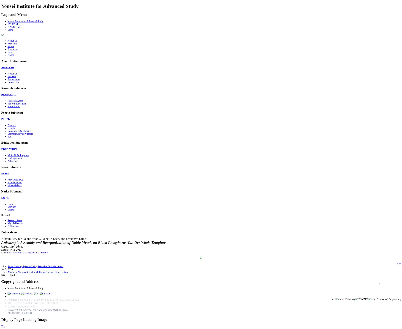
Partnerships (14, 79)
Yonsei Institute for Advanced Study (25, 21)
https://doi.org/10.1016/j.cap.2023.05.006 (27, 252)
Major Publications (17, 103)
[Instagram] (14, 293)
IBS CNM (13, 24)
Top (3, 326)
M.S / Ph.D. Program (18, 155)
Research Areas (15, 100)
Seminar (12, 207)
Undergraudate (15, 158)
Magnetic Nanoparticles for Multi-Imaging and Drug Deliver (38, 272)
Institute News (15, 182)
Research (12, 43)
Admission (13, 161)
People (11, 46)
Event (10, 204)
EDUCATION (9, 149)
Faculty (11, 128)
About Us (12, 40)
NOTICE (6, 198)
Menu (10, 29)
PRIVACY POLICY (391, 283)
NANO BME (14, 27)
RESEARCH (8, 94)
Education (13, 49)
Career (11, 209)
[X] (36, 293)
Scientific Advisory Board (20, 133)
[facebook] (27, 293)
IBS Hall (12, 76)
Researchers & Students (19, 131)
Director (12, 125)
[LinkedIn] (45, 293)
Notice (11, 55)
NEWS (5, 173)
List (399, 263)
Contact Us (13, 82)
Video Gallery (15, 185)
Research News (15, 179)
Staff (10, 136)
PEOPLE (6, 119)
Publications (14, 106)
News (10, 52)
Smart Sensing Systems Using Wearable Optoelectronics (35, 266)
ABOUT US (7, 67)
